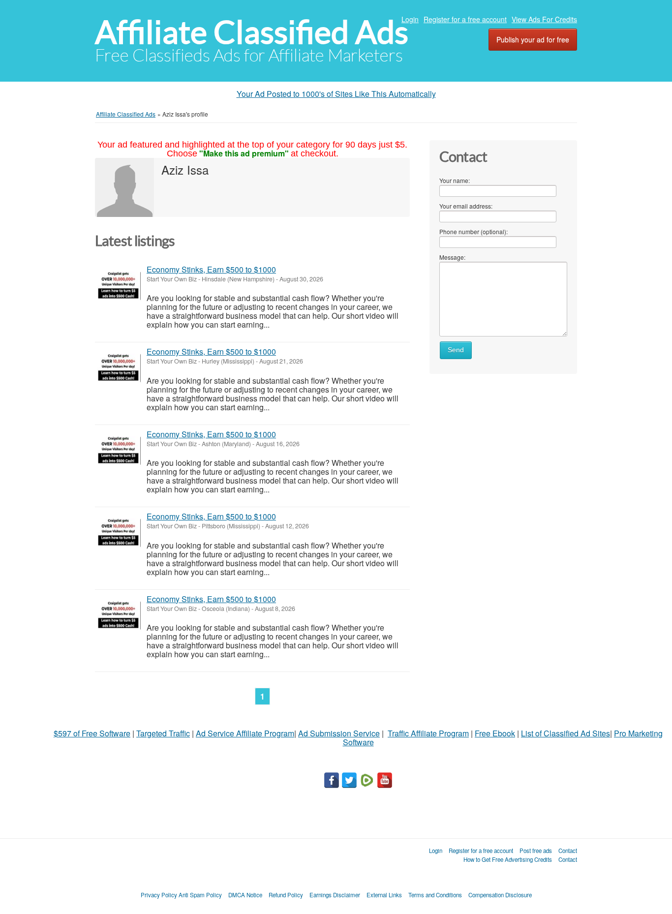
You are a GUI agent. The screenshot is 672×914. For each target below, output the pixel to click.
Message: (452, 257)
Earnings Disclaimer (334, 895)
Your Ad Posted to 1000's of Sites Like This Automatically (336, 93)
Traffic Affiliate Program (428, 733)
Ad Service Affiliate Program (245, 733)
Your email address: (465, 206)
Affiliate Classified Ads (251, 32)
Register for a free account (465, 19)
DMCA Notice (245, 895)
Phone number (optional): (473, 231)
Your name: (454, 180)
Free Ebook (495, 733)
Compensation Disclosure (500, 895)
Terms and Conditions (435, 895)
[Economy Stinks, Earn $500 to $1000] (118, 286)
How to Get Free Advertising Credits (507, 859)
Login (410, 19)
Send (456, 350)
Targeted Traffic (163, 733)
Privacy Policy (159, 895)
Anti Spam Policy (200, 895)
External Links (384, 895)
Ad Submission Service (339, 733)
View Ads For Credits (544, 19)
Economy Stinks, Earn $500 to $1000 (211, 269)
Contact (567, 850)
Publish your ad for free (532, 39)
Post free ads (535, 850)
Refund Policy (286, 895)
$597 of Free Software (92, 733)
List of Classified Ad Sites (565, 733)
